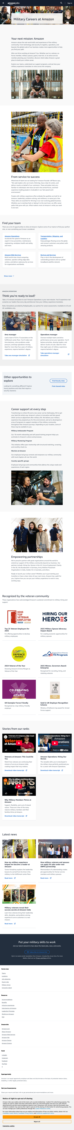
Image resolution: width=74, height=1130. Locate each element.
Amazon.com (6, 1029)
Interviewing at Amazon (9, 1008)
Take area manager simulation (16, 355)
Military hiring (6, 985)
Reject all (37, 1121)
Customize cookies (8, 1126)
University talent (7, 988)
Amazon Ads (5, 1037)
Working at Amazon (8, 1014)
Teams (4, 973)
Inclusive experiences (8, 1005)
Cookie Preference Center (42, 1108)
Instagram (5, 1058)
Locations (5, 976)
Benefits (4, 1002)
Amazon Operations (9, 291)
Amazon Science (7, 1043)
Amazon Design (6, 1040)
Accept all (37, 1117)
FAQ (3, 1017)
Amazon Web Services (8, 1034)
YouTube (4, 1064)
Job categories (6, 979)
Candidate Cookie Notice (10, 1113)
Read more (10, 878)
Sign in (69, 3)
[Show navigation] (3, 3)
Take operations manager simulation (49, 354)
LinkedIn (4, 1055)
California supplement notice (45, 1113)
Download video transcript (14, 770)
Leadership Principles (8, 1011)
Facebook (4, 1061)
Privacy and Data (41, 958)
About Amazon (6, 1031)
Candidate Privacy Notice (25, 1113)
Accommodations (7, 999)
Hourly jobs (5, 982)
